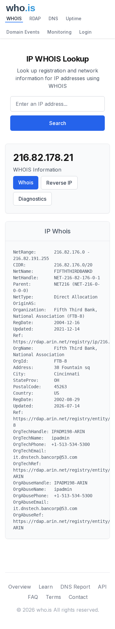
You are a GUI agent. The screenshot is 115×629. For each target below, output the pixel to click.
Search (57, 123)
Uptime (73, 18)
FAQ (33, 597)
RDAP (35, 18)
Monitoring (59, 32)
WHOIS (14, 18)
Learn (46, 586)
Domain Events (23, 32)
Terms (53, 597)
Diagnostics (32, 199)
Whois (25, 182)
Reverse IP (59, 183)
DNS (53, 18)
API (102, 586)
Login (85, 32)
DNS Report (75, 586)
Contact (78, 597)
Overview (19, 586)
